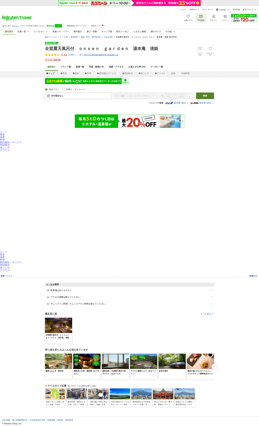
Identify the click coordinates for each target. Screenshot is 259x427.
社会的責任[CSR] (37, 420)
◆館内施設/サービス (106, 73)
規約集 (60, 420)
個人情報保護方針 (20, 420)
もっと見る (206, 314)
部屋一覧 (80, 67)
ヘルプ (182, 10)
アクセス (5, 150)
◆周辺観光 (127, 73)
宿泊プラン (54, 89)
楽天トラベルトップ (53, 37)
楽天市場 (236, 10)
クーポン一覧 (156, 67)
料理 (2, 139)
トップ (3, 131)
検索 (205, 96)
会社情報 (6, 420)
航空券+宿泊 (180, 103)
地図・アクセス (116, 67)
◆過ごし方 (143, 73)
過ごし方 (5, 147)
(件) (71, 55)
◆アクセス (160, 73)
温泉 (173, 73)
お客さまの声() (137, 67)
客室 (2, 134)
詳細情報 (185, 73)
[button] (70, 319)
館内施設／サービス (11, 142)
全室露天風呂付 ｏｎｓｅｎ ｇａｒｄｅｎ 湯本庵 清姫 (101, 48)
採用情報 (51, 420)
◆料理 (88, 73)
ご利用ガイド (193, 10)
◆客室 (63, 73)
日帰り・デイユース (75, 89)
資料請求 (69, 420)
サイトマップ (207, 10)
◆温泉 (76, 73)
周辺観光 (5, 145)
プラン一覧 (66, 67)
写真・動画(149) (96, 67)
